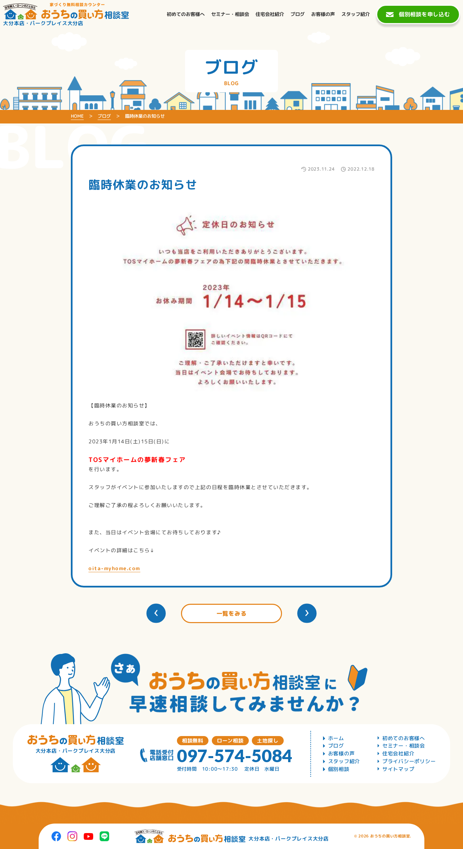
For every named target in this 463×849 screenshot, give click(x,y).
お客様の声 (341, 753)
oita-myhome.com (114, 568)
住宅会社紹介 (398, 753)
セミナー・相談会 (403, 745)
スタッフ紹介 (344, 761)
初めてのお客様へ (403, 738)
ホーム (336, 738)
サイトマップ (398, 769)
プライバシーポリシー (409, 761)
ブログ (336, 745)
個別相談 (338, 769)
